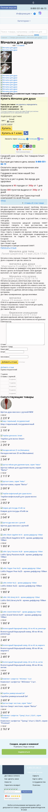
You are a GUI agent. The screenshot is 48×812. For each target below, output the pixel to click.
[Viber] (30, 146)
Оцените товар (7, 346)
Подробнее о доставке (11, 116)
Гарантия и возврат (12, 785)
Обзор (3, 201)
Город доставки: (19, 104)
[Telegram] (24, 146)
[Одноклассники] (20, 146)
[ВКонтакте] (17, 146)
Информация (24, 13)
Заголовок (5, 357)
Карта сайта (37, 779)
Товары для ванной (17, 37)
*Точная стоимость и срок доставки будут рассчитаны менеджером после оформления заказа (19, 112)
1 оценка (12, 383)
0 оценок (12, 386)
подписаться (24, 752)
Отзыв (3, 344)
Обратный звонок (34, 772)
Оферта (36, 776)
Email (3, 352)
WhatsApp (22, 139)
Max (41, 139)
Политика (36, 785)
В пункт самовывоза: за (12, 109)
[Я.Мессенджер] (14, 146)
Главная (4, 37)
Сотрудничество (39, 782)
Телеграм (33, 139)
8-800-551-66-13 (38, 8)
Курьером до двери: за (12, 107)
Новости (7, 782)
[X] (27, 146)
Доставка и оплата (12, 776)
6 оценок (12, 379)
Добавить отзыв (7, 367)
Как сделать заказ (11, 779)
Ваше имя (4, 349)
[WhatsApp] (34, 146)
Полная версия (8, 7)
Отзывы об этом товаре (34, 203)
